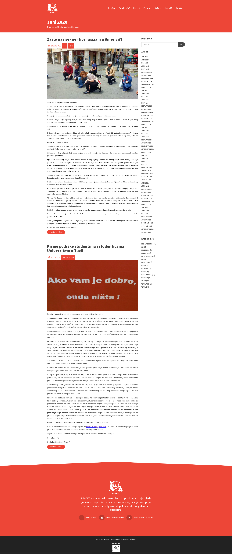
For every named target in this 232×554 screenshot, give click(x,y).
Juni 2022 (145, 158)
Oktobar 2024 (146, 81)
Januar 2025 (146, 75)
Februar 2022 (146, 168)
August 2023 (146, 124)
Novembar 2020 (147, 195)
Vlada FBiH (145, 284)
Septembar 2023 (147, 121)
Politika (144, 278)
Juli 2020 (144, 208)
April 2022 (145, 161)
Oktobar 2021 (146, 177)
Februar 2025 (146, 72)
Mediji (143, 266)
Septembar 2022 (147, 149)
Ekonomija (145, 253)
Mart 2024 (145, 103)
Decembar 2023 (147, 112)
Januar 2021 (146, 192)
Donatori (179, 8)
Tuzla (143, 281)
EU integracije (147, 256)
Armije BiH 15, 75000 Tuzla (143, 517)
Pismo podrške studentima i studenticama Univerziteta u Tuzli (85, 248)
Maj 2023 (144, 134)
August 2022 (146, 152)
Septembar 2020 (147, 201)
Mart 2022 (145, 165)
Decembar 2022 (147, 146)
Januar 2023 (146, 143)
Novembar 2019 (147, 223)
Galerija (158, 8)
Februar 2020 (146, 217)
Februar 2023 (146, 140)
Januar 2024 (146, 109)
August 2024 (146, 88)
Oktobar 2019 (146, 226)
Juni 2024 (145, 94)
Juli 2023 (144, 128)
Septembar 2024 (147, 85)
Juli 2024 (144, 91)
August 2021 (146, 180)
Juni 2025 (145, 60)
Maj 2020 (144, 214)
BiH (142, 247)
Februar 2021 (146, 189)
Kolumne (144, 259)
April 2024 (145, 100)
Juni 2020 (145, 211)
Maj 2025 (144, 63)
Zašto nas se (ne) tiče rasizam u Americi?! (84, 39)
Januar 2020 (146, 220)
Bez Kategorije (147, 244)
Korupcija (145, 262)
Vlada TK (144, 287)
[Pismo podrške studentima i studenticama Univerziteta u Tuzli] (92, 285)
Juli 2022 (144, 155)
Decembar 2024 (147, 78)
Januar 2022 (146, 171)
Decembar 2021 (147, 174)
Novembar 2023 (147, 115)
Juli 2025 (144, 57)
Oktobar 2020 (146, 198)
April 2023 (145, 137)
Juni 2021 (145, 183)
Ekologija (145, 250)
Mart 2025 (145, 69)
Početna (111, 8)
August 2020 (146, 204)
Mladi (143, 272)
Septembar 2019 (147, 229)
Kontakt (168, 8)
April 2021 (145, 186)
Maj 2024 (144, 97)
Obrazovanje (146, 275)
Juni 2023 (145, 131)
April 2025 (145, 66)
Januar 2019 (146, 232)
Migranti (145, 269)
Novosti (136, 8)
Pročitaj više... (56, 232)
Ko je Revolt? (124, 8)
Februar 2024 (146, 106)
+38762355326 (91, 517)
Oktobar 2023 (146, 118)
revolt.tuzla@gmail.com (115, 517)
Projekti (146, 8)
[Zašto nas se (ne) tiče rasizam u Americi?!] (92, 74)
